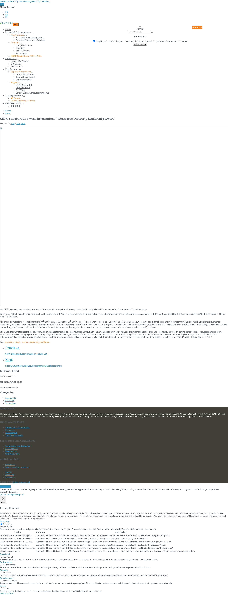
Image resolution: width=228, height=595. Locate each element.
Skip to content (7, 1)
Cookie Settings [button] (7, 494)
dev (12, 123)
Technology (10, 403)
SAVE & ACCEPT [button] (7, 593)
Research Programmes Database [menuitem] (31, 40)
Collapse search (140, 44)
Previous (12, 348)
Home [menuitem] (8, 29)
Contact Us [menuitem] (197, 27)
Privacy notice (11, 448)
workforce (44, 341)
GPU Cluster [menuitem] (16, 63)
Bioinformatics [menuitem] (23, 50)
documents (172, 41)
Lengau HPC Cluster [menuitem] (19, 61)
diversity (14, 341)
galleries (160, 41)
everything (100, 41)
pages (120, 41)
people (184, 41)
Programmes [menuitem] (17, 34)
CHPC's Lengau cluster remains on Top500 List (26, 353)
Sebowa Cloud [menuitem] (17, 66)
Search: (140, 28)
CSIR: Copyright (12, 453)
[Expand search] (140, 26)
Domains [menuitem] (15, 42)
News (7, 113)
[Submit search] (152, 32)
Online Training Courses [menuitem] (23, 100)
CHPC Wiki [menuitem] (20, 90)
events (149, 41)
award (7, 341)
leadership (35, 341)
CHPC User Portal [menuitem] (24, 85)
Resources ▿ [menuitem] (10, 58)
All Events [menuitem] (15, 98)
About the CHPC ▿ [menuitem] (13, 103)
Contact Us (10, 464)
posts (111, 41)
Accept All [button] (19, 494)
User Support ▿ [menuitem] (12, 69)
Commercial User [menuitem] (23, 79)
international (24, 341)
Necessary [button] (4, 521)
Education (9, 400)
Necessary (7, 524)
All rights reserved (21, 482)
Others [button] (3, 585)
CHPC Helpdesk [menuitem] (23, 87)
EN (2, 4)
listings (140, 41)
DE (6, 14)
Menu (16, 24)
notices (129, 41)
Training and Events (14, 435)
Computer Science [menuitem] (24, 45)
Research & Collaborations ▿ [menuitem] (18, 32)
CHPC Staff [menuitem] (15, 106)
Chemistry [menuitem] (20, 48)
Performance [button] (6, 562)
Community (10, 398)
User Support (11, 432)
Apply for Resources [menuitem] (21, 71)
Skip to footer (42, 1)
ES (6, 17)
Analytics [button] (4, 570)
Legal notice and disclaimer (17, 446)
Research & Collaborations (17, 427)
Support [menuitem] (15, 82)
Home (8, 110)
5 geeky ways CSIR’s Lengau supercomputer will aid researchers (33, 365)
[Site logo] (6, 23)
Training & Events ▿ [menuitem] (14, 95)
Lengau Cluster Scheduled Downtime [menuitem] (32, 92)
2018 (18, 123)
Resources (10, 430)
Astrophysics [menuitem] (21, 53)
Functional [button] (5, 554)
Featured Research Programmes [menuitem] (30, 37)
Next (8, 360)
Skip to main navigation (25, 1)
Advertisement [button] (6, 578)
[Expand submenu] (25, 35)
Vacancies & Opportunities (17, 467)
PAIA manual (11, 451)
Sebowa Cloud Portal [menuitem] (25, 77)
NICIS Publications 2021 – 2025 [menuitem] (26, 56)
